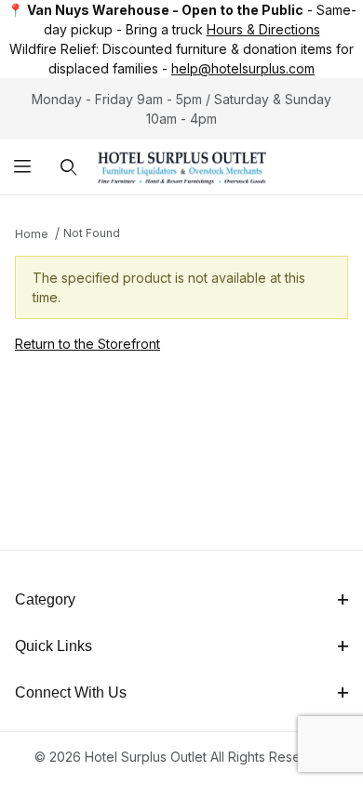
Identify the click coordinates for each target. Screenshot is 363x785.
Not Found (91, 233)
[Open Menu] (23, 167)
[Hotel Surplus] (182, 165)
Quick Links (53, 646)
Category (45, 599)
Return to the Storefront (87, 344)
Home (31, 234)
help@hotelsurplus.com (243, 68)
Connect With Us (71, 692)
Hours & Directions (263, 29)
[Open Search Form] (68, 167)
